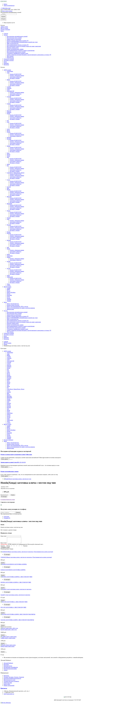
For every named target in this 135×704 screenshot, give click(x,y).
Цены (5, 61)
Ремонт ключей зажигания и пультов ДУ (18, 40)
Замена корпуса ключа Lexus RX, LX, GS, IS (13, 462)
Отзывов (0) (7, 518)
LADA (8, 285)
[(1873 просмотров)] (11, 467)
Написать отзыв (10, 499)
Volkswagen (10, 277)
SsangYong (9, 255)
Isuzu (8, 153)
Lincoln (9, 186)
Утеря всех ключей (9, 59)
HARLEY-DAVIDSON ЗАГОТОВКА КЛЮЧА (13, 569)
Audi (8, 72)
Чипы (2, 31)
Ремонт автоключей (9, 685)
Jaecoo (8, 154)
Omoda (9, 217)
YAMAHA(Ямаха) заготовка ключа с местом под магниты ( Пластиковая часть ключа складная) (26, 557)
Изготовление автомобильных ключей (17, 36)
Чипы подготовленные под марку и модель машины (21, 308)
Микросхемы (10, 309)
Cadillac (9, 86)
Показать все (10, 57)
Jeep (8, 157)
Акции (5, 670)
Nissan (8, 210)
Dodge (8, 113)
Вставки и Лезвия (15, 78)
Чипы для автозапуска (13, 303)
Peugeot (9, 224)
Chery (8, 89)
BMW (8, 79)
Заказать (18, 512)
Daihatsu (9, 112)
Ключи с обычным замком (17, 75)
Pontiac (9, 232)
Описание (6, 516)
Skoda (8, 248)
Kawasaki (9, 295)
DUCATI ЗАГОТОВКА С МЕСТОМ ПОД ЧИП (13, 607)
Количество (4, 495)
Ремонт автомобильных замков (15, 49)
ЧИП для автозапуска (13, 43)
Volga (8, 275)
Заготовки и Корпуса (15, 77)
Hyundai (9, 139)
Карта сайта (7, 684)
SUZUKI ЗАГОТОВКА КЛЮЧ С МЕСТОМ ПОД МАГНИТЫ (17, 620)
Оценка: (3, 546)
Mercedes (9, 196)
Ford (8, 122)
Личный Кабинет (8, 663)
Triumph (9, 299)
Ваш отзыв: (4, 543)
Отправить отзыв (5, 547)
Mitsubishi (9, 203)
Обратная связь (8, 682)
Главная (6, 33)
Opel (8, 219)
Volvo (8, 284)
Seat (8, 247)
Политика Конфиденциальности (12, 678)
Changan (9, 88)
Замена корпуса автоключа (14, 39)
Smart (8, 254)
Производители (8, 666)
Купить (13, 495)
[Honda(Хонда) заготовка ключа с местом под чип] (17, 479)
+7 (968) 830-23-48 (5, 8)
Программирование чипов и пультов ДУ (18, 45)
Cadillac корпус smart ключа (8, 638)
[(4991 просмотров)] (11, 459)
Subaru (8, 257)
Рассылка (6, 664)
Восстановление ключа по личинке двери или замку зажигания (24, 46)
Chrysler (9, 96)
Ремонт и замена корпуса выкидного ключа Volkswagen (16, 454)
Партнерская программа (10, 668)
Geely (8, 129)
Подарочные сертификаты (11, 667)
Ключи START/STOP (15, 74)
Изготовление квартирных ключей (16, 52)
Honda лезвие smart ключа (7, 646)
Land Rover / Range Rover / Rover (15, 172)
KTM (8, 296)
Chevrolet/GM (10, 91)
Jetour (8, 164)
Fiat (8, 120)
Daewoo (9, 110)
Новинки (6, 63)
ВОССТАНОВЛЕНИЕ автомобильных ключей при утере (22, 42)
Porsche (9, 233)
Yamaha (9, 301)
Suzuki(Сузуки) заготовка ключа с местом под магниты (15, 594)
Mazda (8, 189)
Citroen (9, 103)
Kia (8, 165)
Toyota (8, 268)
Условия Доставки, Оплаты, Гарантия (14, 677)
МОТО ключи (4, 28)
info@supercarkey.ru (9, 694)
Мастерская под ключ (9, 680)
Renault (9, 240)
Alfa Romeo (10, 71)
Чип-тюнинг (10, 56)
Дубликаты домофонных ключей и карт (17, 53)
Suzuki (8, 261)
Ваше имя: (3, 536)
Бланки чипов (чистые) (13, 305)
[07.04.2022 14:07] (10, 459)
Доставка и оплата (9, 60)
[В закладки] (6, 635)
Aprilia (8, 288)
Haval (8, 130)
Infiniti (8, 146)
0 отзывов (3, 499)
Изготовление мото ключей (14, 37)
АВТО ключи (4, 26)
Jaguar (8, 155)
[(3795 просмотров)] (11, 476)
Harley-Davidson (11, 292)
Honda (8, 132)
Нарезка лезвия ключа (13, 47)
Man (8, 188)
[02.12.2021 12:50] (10, 476)
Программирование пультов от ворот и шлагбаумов (20, 50)
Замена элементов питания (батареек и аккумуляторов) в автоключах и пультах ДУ (29, 54)
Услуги (6, 35)
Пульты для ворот (5, 29)
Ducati (8, 291)
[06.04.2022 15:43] (10, 467)
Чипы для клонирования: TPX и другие (17, 306)
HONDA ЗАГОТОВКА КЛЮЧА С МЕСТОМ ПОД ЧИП (16, 582)
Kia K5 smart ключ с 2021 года (9, 629)
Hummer (9, 137)
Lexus (8, 179)
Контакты (6, 64)
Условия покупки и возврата (11, 681)
